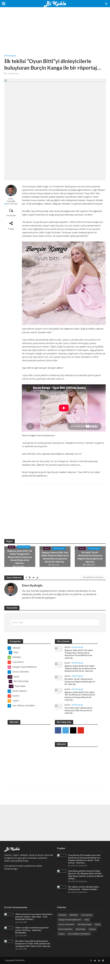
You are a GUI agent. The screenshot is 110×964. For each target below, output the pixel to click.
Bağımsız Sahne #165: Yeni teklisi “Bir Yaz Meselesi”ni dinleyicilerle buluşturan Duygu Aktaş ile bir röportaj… (80, 696)
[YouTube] (81, 730)
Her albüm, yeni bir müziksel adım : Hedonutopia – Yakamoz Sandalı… (83, 888)
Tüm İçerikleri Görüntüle (93, 577)
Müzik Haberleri (65, 929)
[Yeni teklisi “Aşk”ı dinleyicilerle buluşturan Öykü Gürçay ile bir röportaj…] (58, 706)
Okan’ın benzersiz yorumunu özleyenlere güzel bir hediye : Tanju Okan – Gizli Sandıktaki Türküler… (34, 916)
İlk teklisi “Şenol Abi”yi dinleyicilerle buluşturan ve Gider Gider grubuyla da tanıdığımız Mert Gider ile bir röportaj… (33, 943)
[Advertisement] (55, 33)
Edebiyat (62, 915)
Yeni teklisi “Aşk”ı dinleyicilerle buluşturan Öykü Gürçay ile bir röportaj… (78, 710)
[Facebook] (58, 730)
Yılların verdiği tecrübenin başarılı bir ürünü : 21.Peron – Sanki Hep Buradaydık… (32, 930)
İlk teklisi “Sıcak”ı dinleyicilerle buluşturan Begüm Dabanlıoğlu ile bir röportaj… (90, 557)
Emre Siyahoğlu (11, 200)
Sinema (92, 929)
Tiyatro (62, 933)
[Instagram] (73, 730)
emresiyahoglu (12, 204)
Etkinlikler (74, 915)
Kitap (87, 919)
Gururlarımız (86, 915)
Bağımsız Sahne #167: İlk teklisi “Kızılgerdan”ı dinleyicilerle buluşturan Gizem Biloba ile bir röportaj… (19, 557)
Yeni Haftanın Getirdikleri (79, 933)
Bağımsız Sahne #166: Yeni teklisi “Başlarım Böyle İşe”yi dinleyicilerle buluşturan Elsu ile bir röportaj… (55, 557)
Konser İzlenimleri (66, 924)
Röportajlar (10, 55)
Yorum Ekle (11, 215)
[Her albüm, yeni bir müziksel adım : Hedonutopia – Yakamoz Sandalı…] (61, 888)
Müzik (11, 547)
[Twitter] (65, 730)
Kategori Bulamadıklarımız (70, 919)
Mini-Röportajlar (85, 924)
